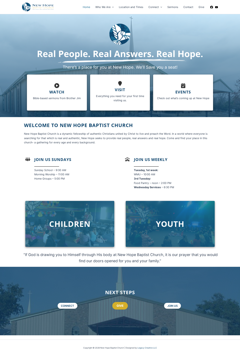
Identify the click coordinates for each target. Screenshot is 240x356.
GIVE (120, 305)
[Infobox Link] (57, 93)
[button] (112, 7)
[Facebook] (211, 7)
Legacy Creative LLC (147, 348)
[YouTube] (216, 7)
